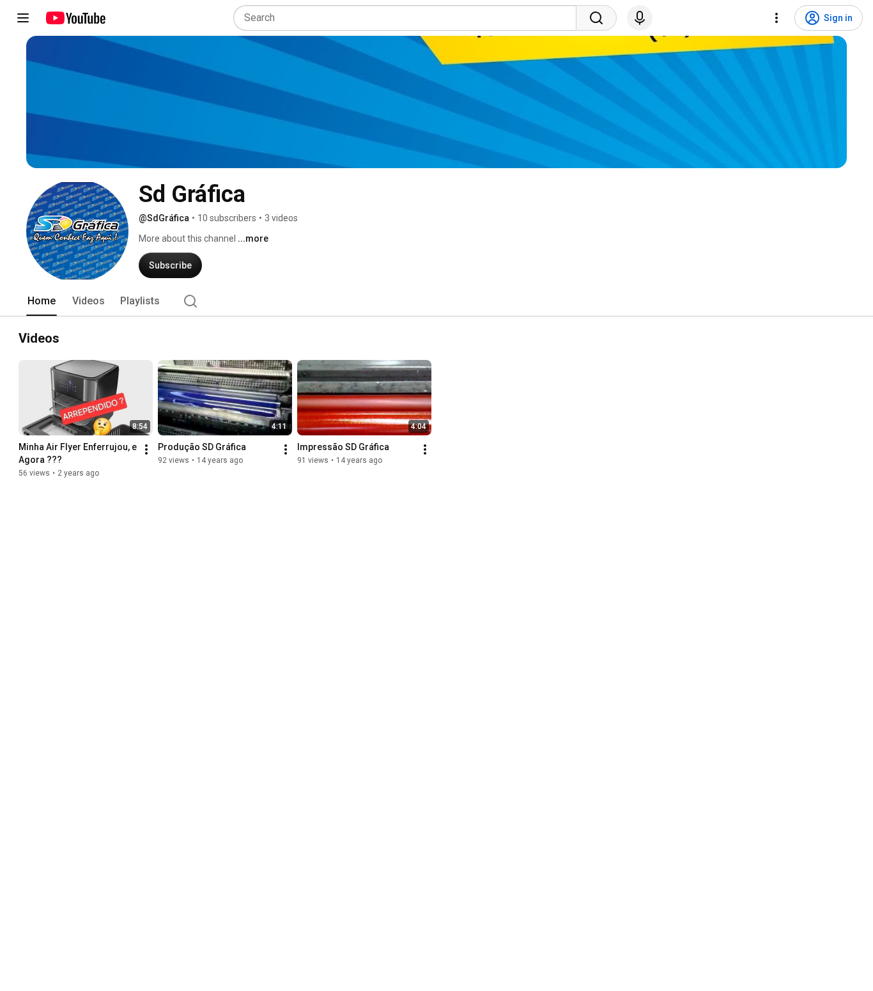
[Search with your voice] (640, 18)
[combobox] (408, 18)
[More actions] (146, 449)
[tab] (41, 301)
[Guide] (23, 18)
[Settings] (776, 18)
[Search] (596, 18)
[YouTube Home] (75, 18)
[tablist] (436, 301)
